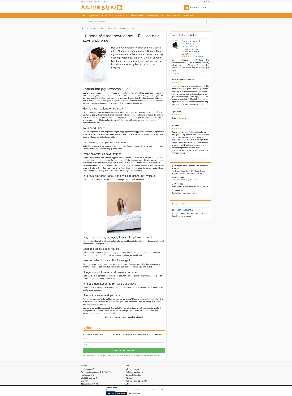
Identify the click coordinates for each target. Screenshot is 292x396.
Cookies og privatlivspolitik (136, 380)
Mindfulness (106, 15)
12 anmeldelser (197, 56)
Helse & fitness (137, 15)
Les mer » (175, 73)
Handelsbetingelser (133, 375)
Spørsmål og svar (86, 1)
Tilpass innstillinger (134, 393)
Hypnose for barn (173, 15)
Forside (86, 28)
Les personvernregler (153, 355)
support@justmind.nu (184, 209)
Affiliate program (132, 369)
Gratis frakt (179, 177)
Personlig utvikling (154, 15)
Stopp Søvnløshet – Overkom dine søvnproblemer (192, 43)
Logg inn (208, 1)
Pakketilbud (188, 15)
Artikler (93, 28)
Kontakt (97, 1)
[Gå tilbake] (101, 7)
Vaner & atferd (122, 15)
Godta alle (111, 393)
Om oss (106, 1)
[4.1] (186, 56)
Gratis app (178, 183)
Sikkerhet (178, 190)
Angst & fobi (93, 15)
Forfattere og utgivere (134, 372)
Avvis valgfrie (121, 393)
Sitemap (128, 378)
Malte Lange (193, 49)
